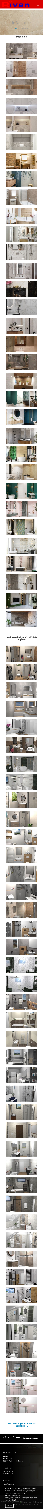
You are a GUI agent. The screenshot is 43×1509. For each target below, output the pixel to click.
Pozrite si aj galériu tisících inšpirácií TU (21, 1424)
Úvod (16, 29)
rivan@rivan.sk (8, 1484)
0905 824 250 (8, 1471)
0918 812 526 (8, 1474)
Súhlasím (9, 1506)
